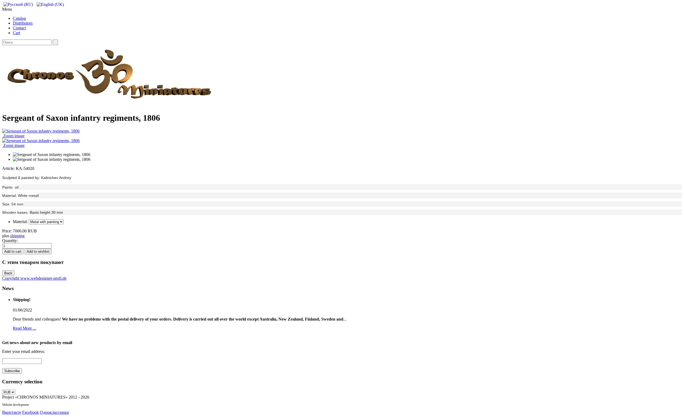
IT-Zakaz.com (38, 405)
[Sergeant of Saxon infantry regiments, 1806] (51, 154)
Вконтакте (11, 412)
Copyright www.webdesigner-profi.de (34, 278)
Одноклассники (54, 412)
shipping (17, 235)
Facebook (30, 412)
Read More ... (24, 328)
